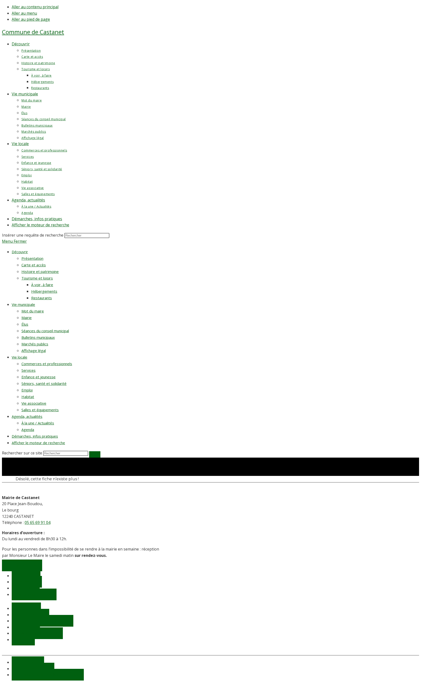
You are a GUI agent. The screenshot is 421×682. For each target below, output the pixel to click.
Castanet (33, 32)
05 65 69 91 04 (37, 522)
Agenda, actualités (27, 416)
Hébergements (44, 291)
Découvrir (20, 251)
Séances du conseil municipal (45, 330)
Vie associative (33, 403)
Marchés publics (34, 343)
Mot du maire (32, 311)
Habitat (27, 396)
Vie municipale (23, 304)
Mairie (26, 317)
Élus (24, 324)
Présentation (32, 258)
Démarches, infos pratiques (35, 436)
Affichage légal (33, 350)
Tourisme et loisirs (37, 278)
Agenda (27, 429)
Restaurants (41, 297)
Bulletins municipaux (38, 337)
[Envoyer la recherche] (94, 454)
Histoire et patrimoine (40, 271)
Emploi (27, 390)
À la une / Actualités (37, 423)
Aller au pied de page (31, 19)
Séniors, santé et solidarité (44, 383)
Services (28, 370)
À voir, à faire (42, 284)
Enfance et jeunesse (38, 376)
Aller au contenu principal (35, 7)
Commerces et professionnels (46, 363)
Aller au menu (24, 13)
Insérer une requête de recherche (32, 235)
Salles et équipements (40, 409)
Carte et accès (33, 264)
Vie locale (19, 357)
